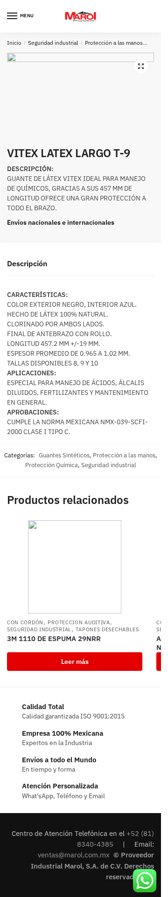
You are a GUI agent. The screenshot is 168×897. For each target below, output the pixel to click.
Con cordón (25, 622)
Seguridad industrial (53, 42)
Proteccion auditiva (79, 622)
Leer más (75, 661)
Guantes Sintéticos (64, 455)
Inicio (14, 42)
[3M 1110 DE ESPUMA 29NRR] (74, 567)
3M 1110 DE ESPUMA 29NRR (54, 638)
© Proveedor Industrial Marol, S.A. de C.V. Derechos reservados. (92, 865)
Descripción (27, 263)
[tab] (80, 264)
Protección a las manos (114, 42)
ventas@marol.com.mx (75, 854)
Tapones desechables (107, 629)
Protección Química (51, 465)
